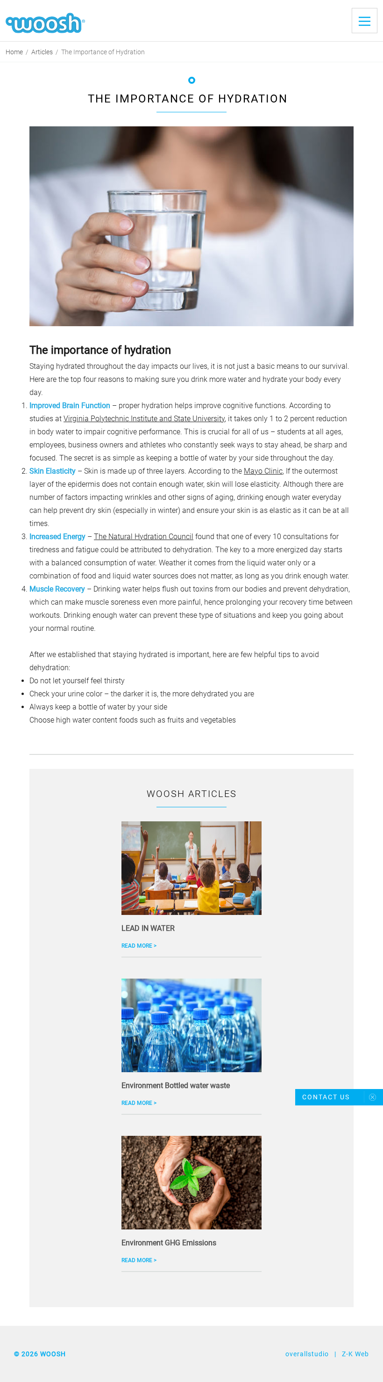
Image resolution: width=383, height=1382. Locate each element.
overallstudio (307, 1354)
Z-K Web (355, 1354)
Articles (42, 52)
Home (14, 52)
